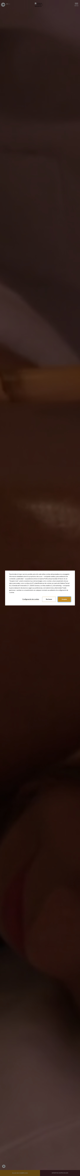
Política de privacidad (51, 579)
